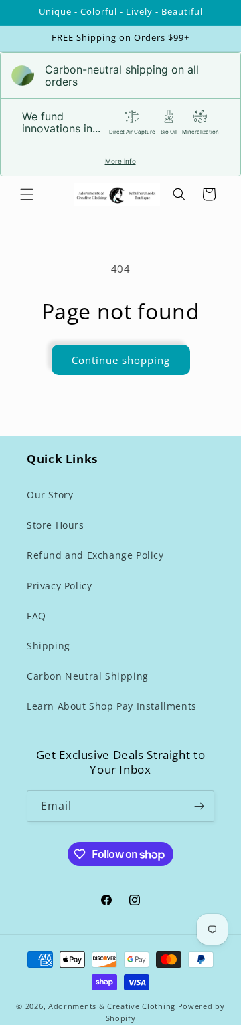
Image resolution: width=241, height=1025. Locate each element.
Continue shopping (121, 360)
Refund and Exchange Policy (95, 555)
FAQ (36, 615)
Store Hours (55, 525)
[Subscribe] (199, 806)
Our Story (50, 494)
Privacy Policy (59, 585)
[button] (27, 194)
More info (120, 161)
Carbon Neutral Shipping (88, 676)
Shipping (48, 645)
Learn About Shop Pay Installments (112, 706)
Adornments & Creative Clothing (113, 1006)
